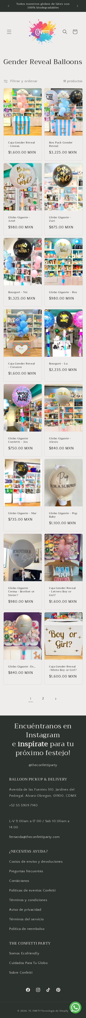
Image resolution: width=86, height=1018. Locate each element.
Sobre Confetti (20, 973)
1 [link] (30, 699)
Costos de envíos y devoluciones (36, 862)
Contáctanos (19, 881)
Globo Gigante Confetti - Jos (18, 440)
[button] (9, 32)
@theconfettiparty (43, 765)
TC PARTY (34, 1011)
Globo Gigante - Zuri (60, 219)
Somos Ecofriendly (24, 953)
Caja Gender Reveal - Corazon (21, 365)
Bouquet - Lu (58, 364)
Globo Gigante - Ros (63, 292)
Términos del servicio (26, 919)
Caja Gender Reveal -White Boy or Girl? (63, 668)
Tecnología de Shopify (55, 1011)
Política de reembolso (26, 929)
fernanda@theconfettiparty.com (34, 837)
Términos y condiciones (28, 900)
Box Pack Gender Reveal (61, 144)
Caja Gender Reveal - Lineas (21, 144)
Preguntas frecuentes (26, 871)
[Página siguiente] (55, 699)
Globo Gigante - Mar (22, 513)
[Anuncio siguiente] (77, 6)
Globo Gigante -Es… (22, 667)
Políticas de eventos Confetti (32, 890)
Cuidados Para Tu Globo (28, 963)
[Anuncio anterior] (8, 6)
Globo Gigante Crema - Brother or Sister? (21, 591)
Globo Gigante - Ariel (19, 219)
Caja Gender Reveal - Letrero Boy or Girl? (62, 591)
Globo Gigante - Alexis (60, 440)
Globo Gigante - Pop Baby (63, 515)
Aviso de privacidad (25, 910)
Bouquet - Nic (18, 292)
